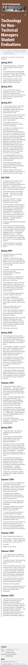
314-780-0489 (9, 651)
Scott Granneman (11, 4)
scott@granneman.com (12, 649)
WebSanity (14, 661)
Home (3, 14)
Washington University (20, 50)
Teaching (9, 50)
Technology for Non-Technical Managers (15, 52)
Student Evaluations (9, 53)
